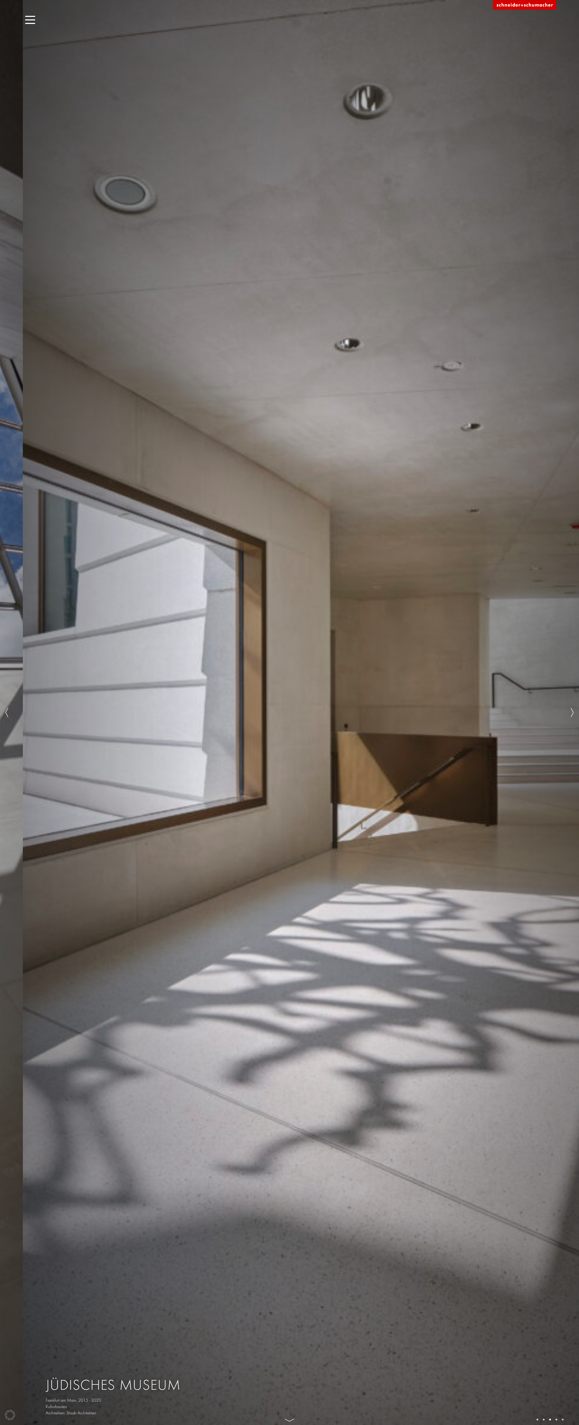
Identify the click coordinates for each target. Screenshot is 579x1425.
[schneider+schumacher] (524, 5)
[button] (10, 1415)
